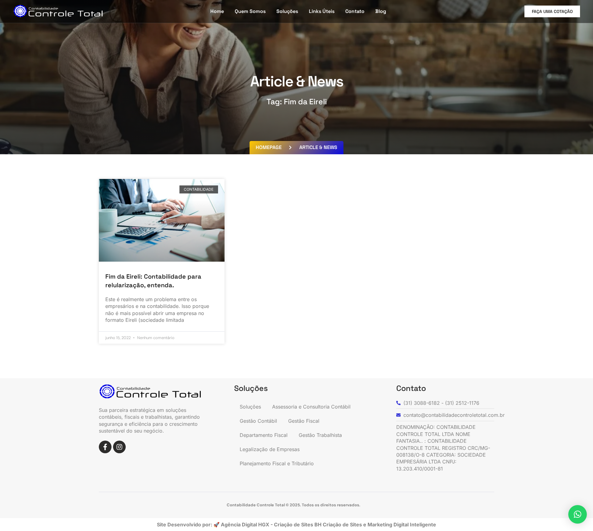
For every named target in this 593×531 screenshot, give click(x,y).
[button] (577, 514)
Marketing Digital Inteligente (402, 524)
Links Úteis (321, 11)
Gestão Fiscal (303, 421)
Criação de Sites (343, 524)
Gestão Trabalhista (320, 435)
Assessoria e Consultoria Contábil (311, 407)
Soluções (287, 11)
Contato (354, 11)
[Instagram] (119, 447)
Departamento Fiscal (264, 435)
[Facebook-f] (105, 447)
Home (217, 11)
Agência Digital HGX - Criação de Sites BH (271, 524)
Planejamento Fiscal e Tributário (277, 463)
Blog (380, 11)
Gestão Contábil (258, 421)
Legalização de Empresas (270, 449)
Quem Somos (250, 11)
